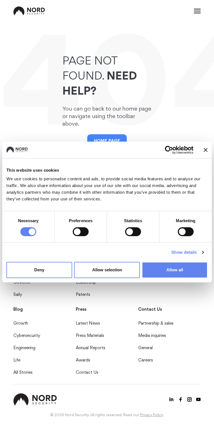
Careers (145, 360)
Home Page (107, 140)
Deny (39, 269)
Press (81, 309)
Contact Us (87, 372)
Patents (83, 294)
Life (16, 360)
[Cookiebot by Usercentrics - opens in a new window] (169, 150)
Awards (83, 360)
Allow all (174, 269)
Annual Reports (90, 347)
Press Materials (90, 335)
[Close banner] (206, 150)
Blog (18, 309)
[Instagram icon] (189, 399)
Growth (20, 323)
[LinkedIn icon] (171, 399)
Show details (184, 252)
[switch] (81, 231)
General (145, 347)
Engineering (24, 347)
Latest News (88, 323)
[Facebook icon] (180, 399)
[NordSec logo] (29, 10)
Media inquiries (152, 335)
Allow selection (107, 269)
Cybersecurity (26, 335)
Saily (17, 294)
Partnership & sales (156, 323)
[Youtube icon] (198, 399)
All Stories (23, 372)
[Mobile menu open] (197, 11)
